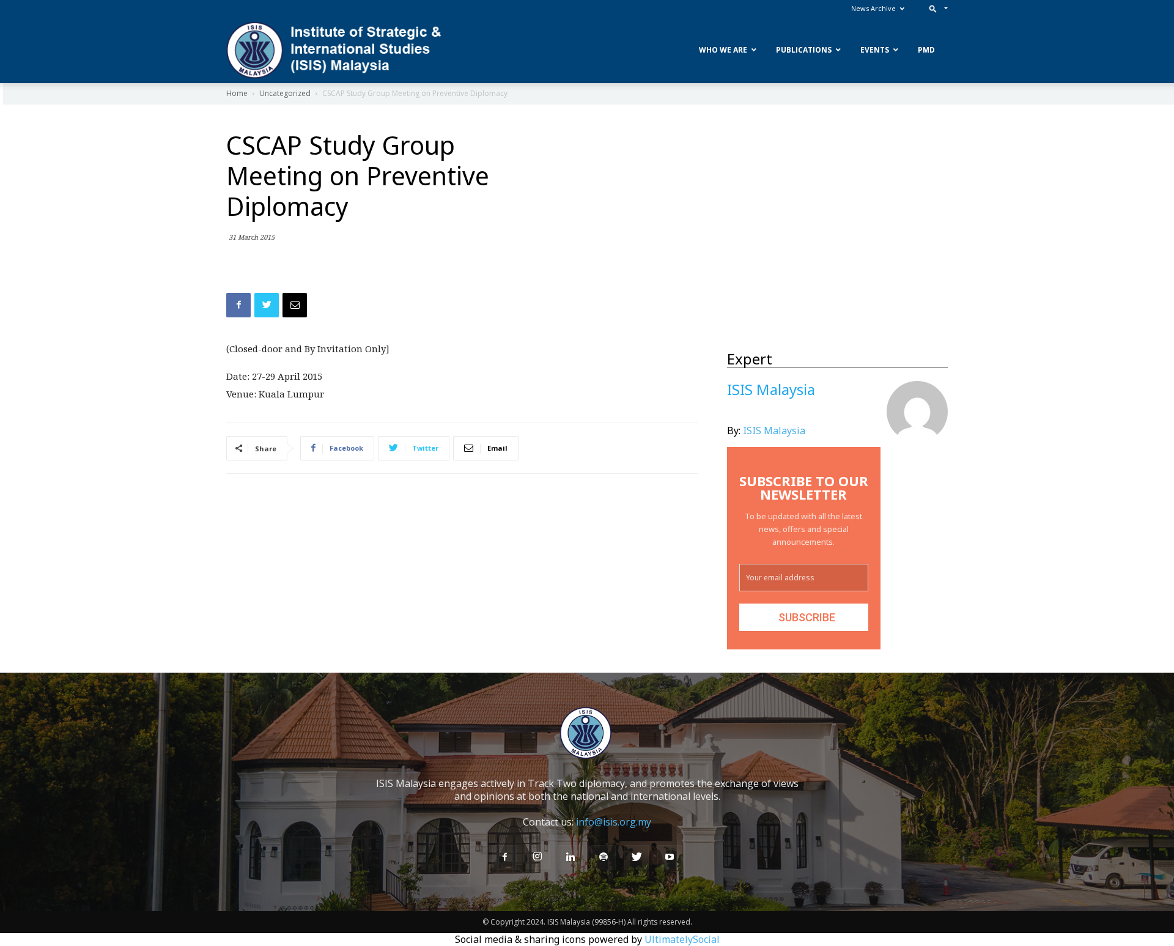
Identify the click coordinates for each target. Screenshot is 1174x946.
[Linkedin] (570, 857)
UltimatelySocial (682, 939)
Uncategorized (285, 93)
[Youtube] (669, 857)
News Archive (873, 8)
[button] (936, 8)
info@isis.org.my (613, 822)
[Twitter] (636, 857)
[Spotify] (603, 857)
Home (237, 93)
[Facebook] (504, 857)
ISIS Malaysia (774, 430)
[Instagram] (537, 856)
